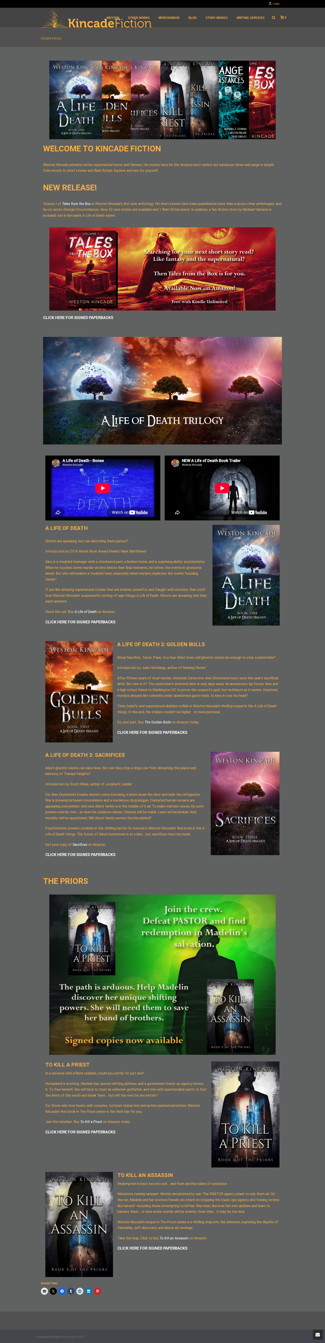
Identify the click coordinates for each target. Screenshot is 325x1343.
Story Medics (217, 17)
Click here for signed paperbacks (78, 317)
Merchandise (169, 17)
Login (276, 3)
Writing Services (251, 17)
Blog (193, 17)
